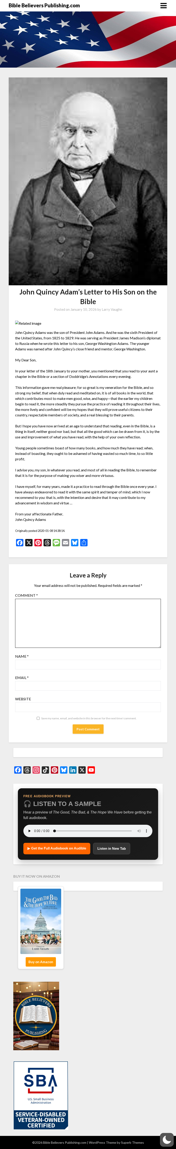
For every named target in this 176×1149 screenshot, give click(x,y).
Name (22, 656)
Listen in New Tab (111, 848)
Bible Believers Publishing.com (44, 5)
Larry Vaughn (112, 309)
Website (23, 699)
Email (22, 677)
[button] (167, 1140)
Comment (26, 595)
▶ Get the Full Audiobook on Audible (57, 848)
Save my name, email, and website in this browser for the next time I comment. (89, 718)
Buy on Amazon (40, 962)
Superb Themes (132, 1142)
